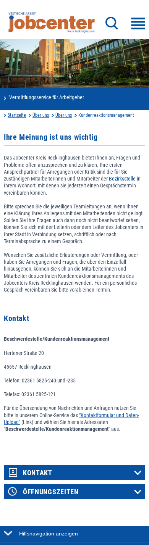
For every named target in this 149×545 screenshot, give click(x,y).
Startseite (17, 115)
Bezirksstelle (122, 179)
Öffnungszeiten (51, 492)
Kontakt (37, 473)
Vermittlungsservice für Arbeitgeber (46, 97)
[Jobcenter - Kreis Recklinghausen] (51, 22)
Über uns (40, 115)
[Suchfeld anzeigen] (111, 23)
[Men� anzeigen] (138, 23)
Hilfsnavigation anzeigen (48, 533)
